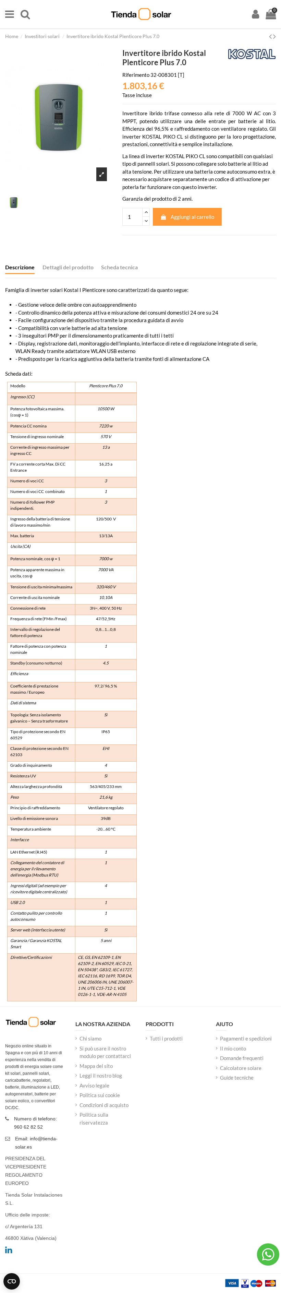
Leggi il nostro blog (101, 1075)
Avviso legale (94, 1085)
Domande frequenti (242, 1058)
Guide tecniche (237, 1077)
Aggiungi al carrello (192, 217)
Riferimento (135, 75)
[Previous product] (271, 36)
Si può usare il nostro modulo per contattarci (105, 1052)
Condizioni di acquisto (104, 1105)
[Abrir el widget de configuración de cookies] (11, 1281)
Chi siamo (90, 1038)
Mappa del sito (96, 1066)
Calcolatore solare (240, 1068)
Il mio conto (233, 1048)
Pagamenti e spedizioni (246, 1038)
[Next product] (274, 36)
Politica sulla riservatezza (94, 1119)
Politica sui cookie (100, 1095)
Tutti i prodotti (166, 1038)
